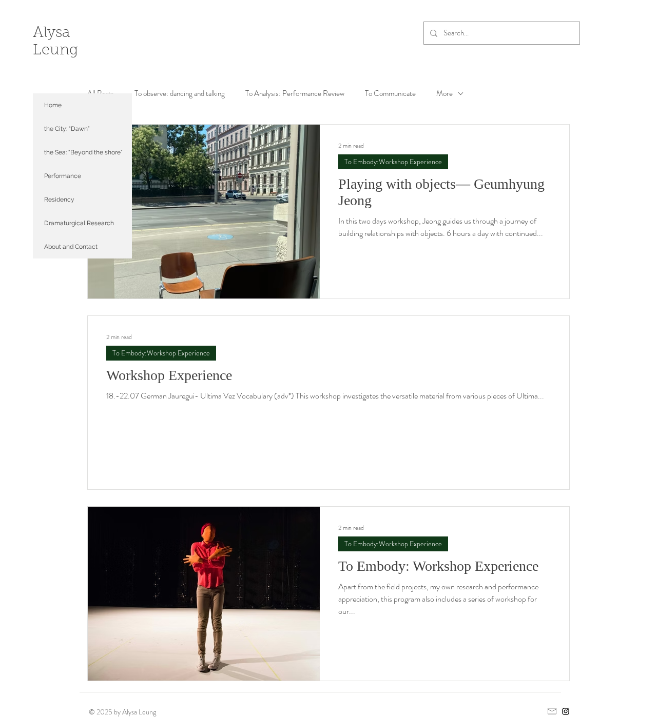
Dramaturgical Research (79, 223)
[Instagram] (565, 711)
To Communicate (390, 93)
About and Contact (71, 246)
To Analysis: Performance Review (294, 93)
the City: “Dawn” (67, 128)
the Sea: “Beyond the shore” (83, 152)
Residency (59, 199)
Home (53, 105)
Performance (62, 176)
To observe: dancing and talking (179, 93)
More (444, 93)
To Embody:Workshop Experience (393, 161)
